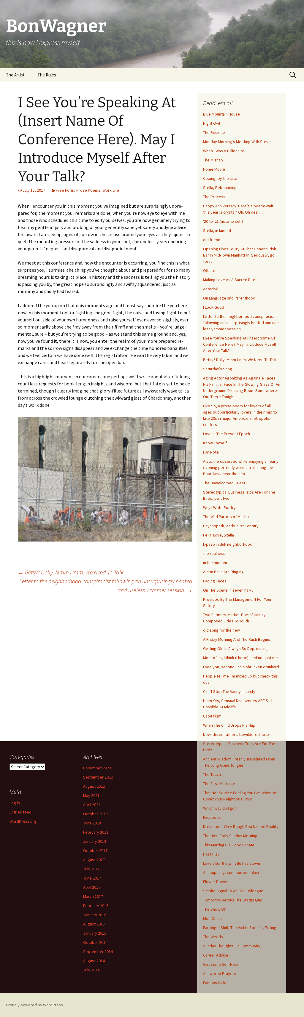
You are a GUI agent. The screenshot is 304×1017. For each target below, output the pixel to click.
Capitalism (212, 716)
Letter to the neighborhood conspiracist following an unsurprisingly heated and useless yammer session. (105, 585)
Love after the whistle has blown (231, 863)
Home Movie (214, 169)
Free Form (65, 190)
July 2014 (91, 970)
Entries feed (20, 812)
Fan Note (211, 452)
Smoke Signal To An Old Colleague (233, 890)
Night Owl (211, 123)
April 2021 (91, 804)
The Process (214, 196)
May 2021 (91, 795)
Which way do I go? (219, 808)
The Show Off (215, 909)
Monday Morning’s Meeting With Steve (237, 141)
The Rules (46, 75)
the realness (214, 553)
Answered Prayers (219, 973)
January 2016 (94, 914)
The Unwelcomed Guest (224, 483)
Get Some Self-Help (220, 964)
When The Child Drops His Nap (229, 725)
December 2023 (97, 768)
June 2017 (92, 878)
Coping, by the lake (220, 178)
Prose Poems (88, 190)
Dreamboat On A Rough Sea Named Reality (240, 826)
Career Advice (215, 955)
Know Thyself (215, 443)
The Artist (15, 75)
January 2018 (94, 841)
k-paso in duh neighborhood (227, 544)
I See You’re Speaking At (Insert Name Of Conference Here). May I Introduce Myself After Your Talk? (239, 344)
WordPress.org (23, 821)
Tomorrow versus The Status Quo (232, 900)
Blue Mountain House (221, 114)
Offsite (209, 270)
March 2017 (93, 896)
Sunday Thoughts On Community (231, 946)
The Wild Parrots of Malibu (226, 516)
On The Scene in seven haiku (228, 590)
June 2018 (92, 823)
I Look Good (213, 307)
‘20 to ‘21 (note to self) (223, 221)
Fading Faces (215, 581)
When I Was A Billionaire (223, 150)
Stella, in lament (217, 230)
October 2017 (95, 850)
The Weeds (213, 936)
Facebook (212, 817)
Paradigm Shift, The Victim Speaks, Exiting (239, 927)
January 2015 (94, 933)
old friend (211, 239)
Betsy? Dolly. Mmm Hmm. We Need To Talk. (71, 572)
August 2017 (94, 859)
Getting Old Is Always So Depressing (235, 648)
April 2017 (91, 887)
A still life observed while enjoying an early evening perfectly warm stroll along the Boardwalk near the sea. (240, 467)
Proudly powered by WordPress (34, 1005)
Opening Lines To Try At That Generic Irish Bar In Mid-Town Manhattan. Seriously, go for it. (239, 255)
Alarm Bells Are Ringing (223, 571)
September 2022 (98, 777)
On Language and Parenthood (229, 298)
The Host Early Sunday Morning (230, 835)
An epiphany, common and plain (231, 872)
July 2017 (91, 869)
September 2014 (98, 951)
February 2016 (95, 905)
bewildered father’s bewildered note (236, 734)
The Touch (212, 774)
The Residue (214, 132)
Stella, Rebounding (220, 187)
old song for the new (221, 630)
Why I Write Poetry (219, 507)
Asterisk (210, 289)
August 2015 (94, 924)
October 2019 (95, 813)
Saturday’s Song (217, 368)
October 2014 (95, 942)
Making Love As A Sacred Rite (229, 279)
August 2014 (94, 960)
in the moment (216, 562)
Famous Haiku (215, 982)
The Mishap (213, 160)
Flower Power (215, 881)
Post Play (211, 854)
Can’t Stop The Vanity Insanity (229, 691)
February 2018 (95, 832)
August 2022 (94, 786)
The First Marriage (219, 783)
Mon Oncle (212, 918)
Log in (15, 802)
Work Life (110, 190)
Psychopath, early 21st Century (231, 525)
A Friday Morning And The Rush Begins (236, 639)
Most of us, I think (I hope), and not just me (240, 657)
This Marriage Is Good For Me (228, 845)
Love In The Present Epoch (226, 433)
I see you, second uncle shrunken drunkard (241, 667)
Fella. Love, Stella (218, 535)
